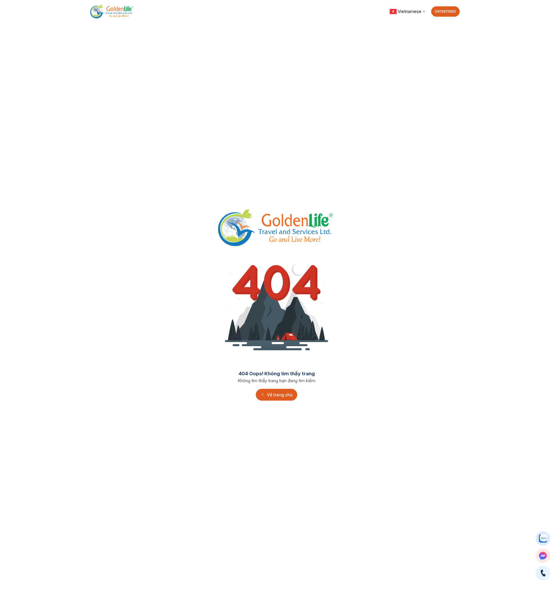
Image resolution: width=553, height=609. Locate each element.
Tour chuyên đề (286, 11)
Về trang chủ (279, 394)
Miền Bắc (213, 11)
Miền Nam (246, 11)
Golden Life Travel (363, 11)
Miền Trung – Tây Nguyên (164, 11)
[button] (408, 11)
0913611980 (445, 11)
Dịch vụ (323, 11)
